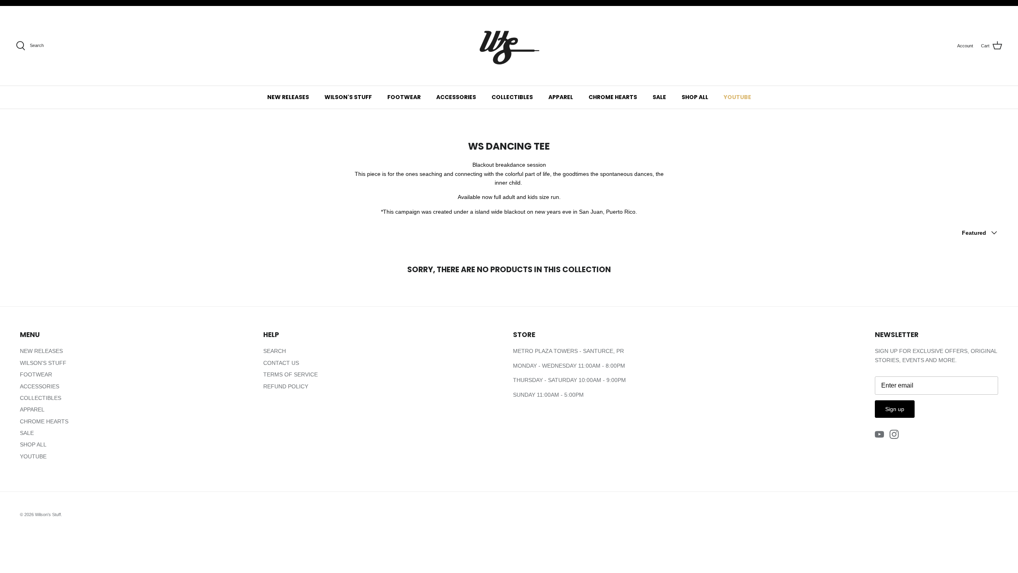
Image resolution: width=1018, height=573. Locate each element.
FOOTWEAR (404, 97)
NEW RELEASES (288, 97)
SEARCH (274, 351)
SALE (659, 97)
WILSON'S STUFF (348, 97)
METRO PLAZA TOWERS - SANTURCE (563, 351)
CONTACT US (281, 363)
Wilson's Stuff (48, 514)
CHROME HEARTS (613, 97)
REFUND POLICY (285, 386)
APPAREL (560, 97)
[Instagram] (894, 434)
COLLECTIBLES (512, 97)
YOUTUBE (737, 97)
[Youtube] (879, 434)
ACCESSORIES (456, 97)
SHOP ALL (695, 97)
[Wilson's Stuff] (509, 46)
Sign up (894, 409)
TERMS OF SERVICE (290, 374)
